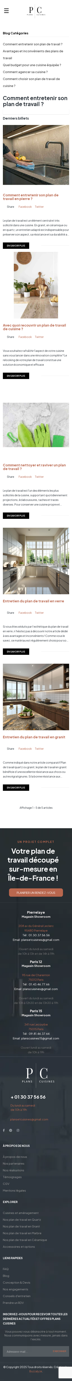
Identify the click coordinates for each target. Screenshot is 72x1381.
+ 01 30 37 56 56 (28, 1097)
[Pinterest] (10, 1130)
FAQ (6, 1269)
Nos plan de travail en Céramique (25, 1240)
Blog (6, 1275)
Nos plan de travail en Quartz (22, 1219)
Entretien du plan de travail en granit (34, 737)
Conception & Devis (16, 1282)
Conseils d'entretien (17, 1296)
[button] (36, 892)
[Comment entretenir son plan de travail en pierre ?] (36, 154)
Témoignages (12, 1177)
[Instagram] (18, 1130)
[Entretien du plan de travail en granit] (36, 696)
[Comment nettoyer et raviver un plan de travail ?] (36, 424)
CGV (6, 1183)
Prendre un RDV (13, 1302)
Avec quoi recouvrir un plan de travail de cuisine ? (34, 327)
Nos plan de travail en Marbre (22, 1233)
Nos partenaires (13, 1163)
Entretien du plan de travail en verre (33, 601)
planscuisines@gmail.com (40, 989)
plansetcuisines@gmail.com (40, 939)
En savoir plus (16, 245)
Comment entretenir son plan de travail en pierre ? (31, 197)
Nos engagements (15, 1289)
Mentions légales (14, 1190)
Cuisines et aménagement (21, 1213)
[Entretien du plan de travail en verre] (36, 560)
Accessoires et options (19, 1246)
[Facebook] (4, 1130)
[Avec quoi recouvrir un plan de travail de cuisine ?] (36, 284)
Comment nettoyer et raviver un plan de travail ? (34, 467)
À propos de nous (15, 1156)
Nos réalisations (13, 1170)
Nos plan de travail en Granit (21, 1226)
